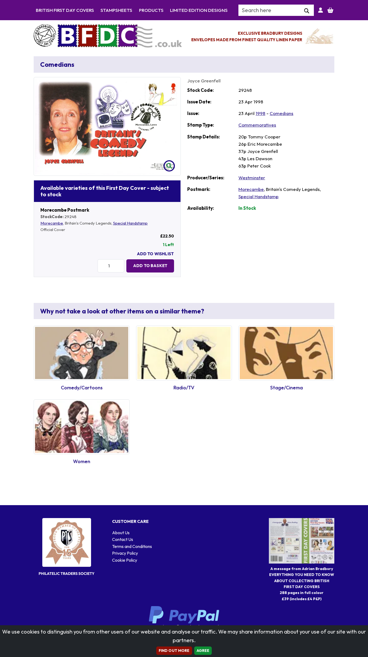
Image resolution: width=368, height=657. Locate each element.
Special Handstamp (130, 223)
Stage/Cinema (286, 388)
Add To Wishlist (155, 253)
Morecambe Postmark (64, 210)
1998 (260, 113)
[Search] (307, 11)
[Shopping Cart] (330, 10)
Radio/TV (184, 388)
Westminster (251, 177)
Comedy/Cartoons (82, 388)
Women (81, 461)
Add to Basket (150, 265)
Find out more (174, 650)
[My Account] (320, 10)
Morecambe (51, 223)
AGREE (203, 650)
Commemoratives (257, 125)
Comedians (281, 113)
